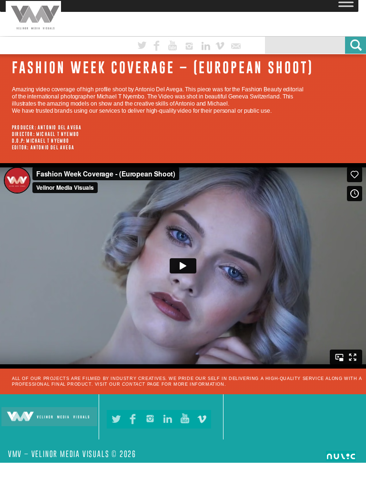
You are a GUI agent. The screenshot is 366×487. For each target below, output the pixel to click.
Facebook (163, 44)
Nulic (345, 457)
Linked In (212, 44)
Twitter (148, 44)
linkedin (167, 419)
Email (241, 44)
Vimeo (226, 44)
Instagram (195, 44)
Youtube (179, 44)
